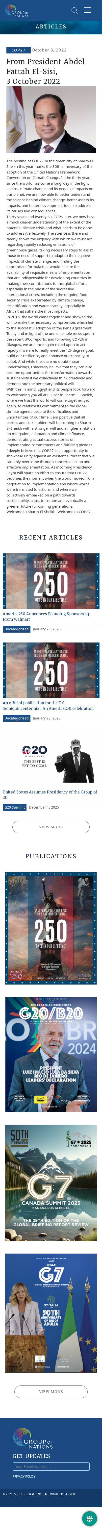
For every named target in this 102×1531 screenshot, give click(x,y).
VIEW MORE (51, 827)
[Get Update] (89, 1518)
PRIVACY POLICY (24, 1476)
